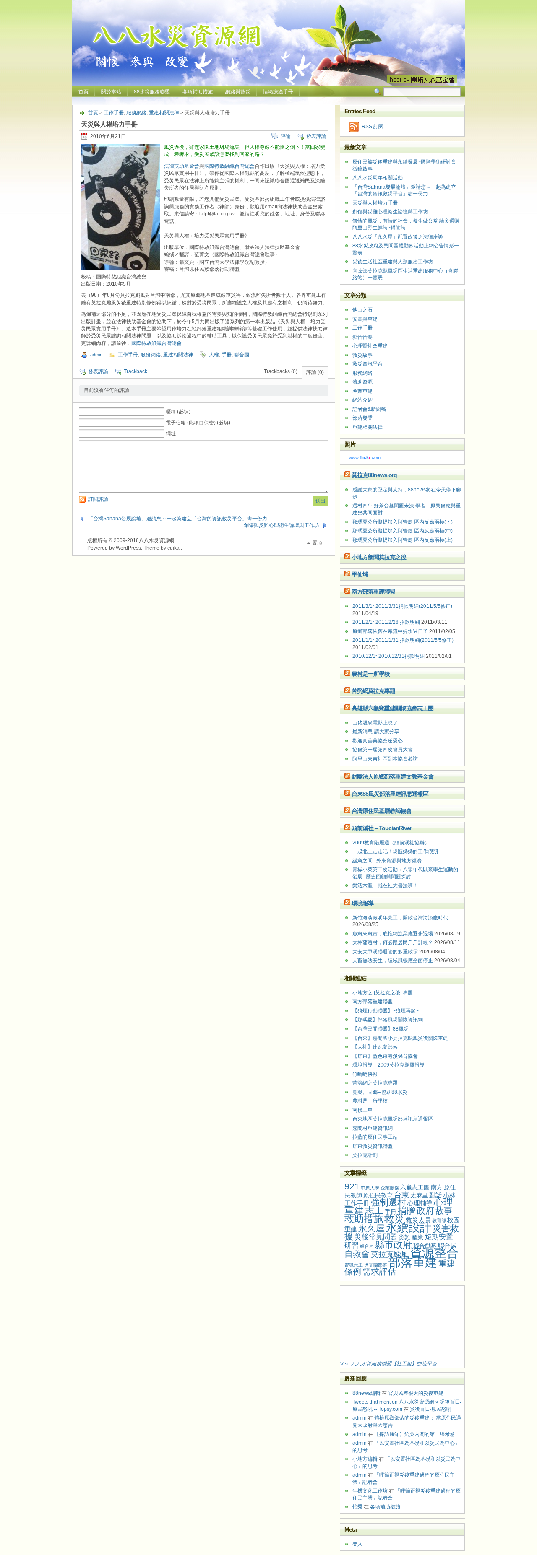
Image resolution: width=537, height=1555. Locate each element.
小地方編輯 (365, 1459)
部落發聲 (362, 418)
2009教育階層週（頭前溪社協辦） (391, 843)
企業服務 (390, 1187)
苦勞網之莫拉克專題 (375, 1083)
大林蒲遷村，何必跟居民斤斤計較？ (392, 942)
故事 (443, 1210)
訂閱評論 (98, 499)
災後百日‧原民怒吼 (430, 1409)
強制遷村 (388, 1202)
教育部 (439, 1220)
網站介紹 (362, 400)
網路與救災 (237, 92)
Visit (388, 1364)
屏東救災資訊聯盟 (372, 1146)
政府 (425, 1210)
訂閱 (372, 127)
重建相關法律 (164, 113)
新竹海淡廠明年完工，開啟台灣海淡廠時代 (400, 918)
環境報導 (362, 903)
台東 (401, 1194)
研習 (351, 1245)
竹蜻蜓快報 (365, 1074)
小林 (449, 1195)
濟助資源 (362, 382)
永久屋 (371, 1228)
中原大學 (370, 1187)
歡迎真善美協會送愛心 (377, 741)
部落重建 (412, 1262)
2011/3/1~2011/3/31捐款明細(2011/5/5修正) (402, 606)
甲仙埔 (360, 574)
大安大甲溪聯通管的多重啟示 (385, 952)
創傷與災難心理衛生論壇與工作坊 (281, 525)
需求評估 (379, 1271)
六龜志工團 (415, 1187)
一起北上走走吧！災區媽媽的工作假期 (395, 851)
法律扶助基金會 (181, 166)
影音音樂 (362, 337)
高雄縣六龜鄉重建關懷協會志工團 (392, 708)
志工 (374, 1210)
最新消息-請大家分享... (377, 732)
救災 (394, 1218)
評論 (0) (315, 372)
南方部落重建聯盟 (373, 591)
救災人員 (418, 1219)
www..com (365, 457)
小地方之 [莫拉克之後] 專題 (382, 993)
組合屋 (367, 1246)
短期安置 (439, 1237)
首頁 (83, 92)
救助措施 (363, 1218)
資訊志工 (353, 1264)
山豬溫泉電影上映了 (375, 723)
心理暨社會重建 (370, 346)
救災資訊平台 (367, 364)
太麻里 (419, 1195)
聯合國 (241, 355)
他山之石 (362, 310)
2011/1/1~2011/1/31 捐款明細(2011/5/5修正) (403, 640)
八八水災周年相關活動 (377, 178)
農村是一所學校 (371, 673)
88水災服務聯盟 (152, 92)
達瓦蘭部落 (375, 1264)
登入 (357, 1544)
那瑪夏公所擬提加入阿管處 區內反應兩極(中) (402, 531)
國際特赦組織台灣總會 (229, 166)
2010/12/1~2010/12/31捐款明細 (388, 656)
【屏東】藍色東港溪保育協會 (385, 1056)
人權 (214, 355)
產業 (417, 1237)
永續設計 (408, 1227)
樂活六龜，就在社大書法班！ (385, 885)
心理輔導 (420, 1203)
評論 (286, 136)
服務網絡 (136, 113)
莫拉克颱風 (390, 1254)
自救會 (357, 1254)
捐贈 (406, 1210)
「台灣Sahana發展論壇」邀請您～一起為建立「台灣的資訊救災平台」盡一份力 (177, 519)
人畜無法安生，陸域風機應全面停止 (392, 960)
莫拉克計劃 (365, 1155)
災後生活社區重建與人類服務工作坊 (392, 262)
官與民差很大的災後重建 (415, 1393)
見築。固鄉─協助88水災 (379, 1092)
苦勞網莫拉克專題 (373, 691)
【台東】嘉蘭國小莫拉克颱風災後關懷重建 (400, 1038)
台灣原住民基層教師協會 (382, 810)
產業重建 (362, 391)
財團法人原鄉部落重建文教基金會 (392, 776)
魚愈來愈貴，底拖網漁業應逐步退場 (392, 934)
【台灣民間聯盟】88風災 (380, 1029)
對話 (435, 1195)
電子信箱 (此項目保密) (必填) (198, 423)
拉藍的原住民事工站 (375, 1137)
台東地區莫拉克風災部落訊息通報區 (392, 1119)
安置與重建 (365, 319)
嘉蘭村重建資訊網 (372, 1128)
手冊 (227, 355)
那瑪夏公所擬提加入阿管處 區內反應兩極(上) (402, 540)
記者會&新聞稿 (369, 409)
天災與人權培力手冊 (375, 203)
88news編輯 (366, 1393)
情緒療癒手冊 (278, 92)
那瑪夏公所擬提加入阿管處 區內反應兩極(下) (402, 522)
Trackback (135, 371)
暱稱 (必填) (178, 412)
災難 (404, 1237)
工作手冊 (114, 113)
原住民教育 (378, 1195)
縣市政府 (393, 1244)
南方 (437, 1187)
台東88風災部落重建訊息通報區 (390, 793)
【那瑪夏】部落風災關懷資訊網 (387, 1020)
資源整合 (434, 1252)
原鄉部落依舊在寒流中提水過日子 (390, 631)
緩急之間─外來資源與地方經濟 (387, 861)
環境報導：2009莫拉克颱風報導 (388, 1065)
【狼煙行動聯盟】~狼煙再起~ (385, 1011)
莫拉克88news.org (374, 475)
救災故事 (362, 355)
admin (96, 354)
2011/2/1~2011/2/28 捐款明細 (386, 622)
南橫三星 (362, 1110)
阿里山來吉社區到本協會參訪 (385, 759)
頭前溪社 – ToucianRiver (382, 828)
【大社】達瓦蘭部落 (375, 1047)
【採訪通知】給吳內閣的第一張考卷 (414, 1434)
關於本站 (111, 92)
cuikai (174, 548)
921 (352, 1186)
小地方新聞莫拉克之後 (379, 557)
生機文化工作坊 (370, 1491)
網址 (171, 433)
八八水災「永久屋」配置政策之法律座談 (397, 237)
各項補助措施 (197, 92)
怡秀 (357, 1507)
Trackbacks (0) (280, 371)
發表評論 (316, 136)
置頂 (317, 543)
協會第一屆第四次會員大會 (382, 750)
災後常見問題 (376, 1237)
